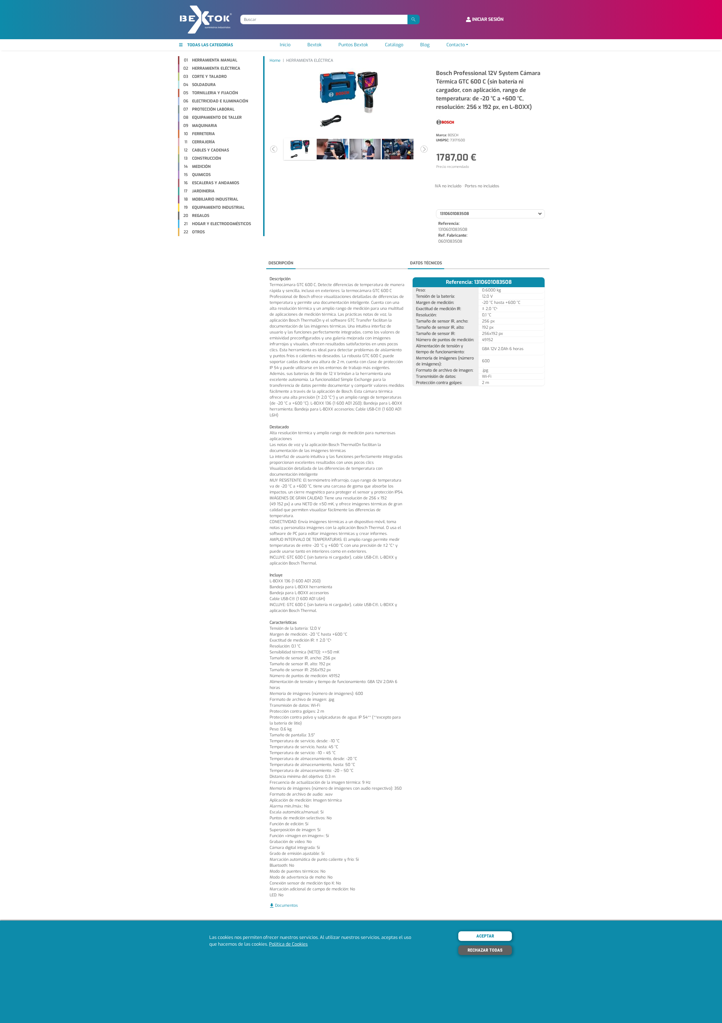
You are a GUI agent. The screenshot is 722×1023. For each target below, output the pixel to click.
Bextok (314, 45)
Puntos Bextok (353, 45)
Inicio (285, 45)
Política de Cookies (288, 944)
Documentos (286, 905)
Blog (425, 45)
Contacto (455, 45)
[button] (274, 149)
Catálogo (394, 45)
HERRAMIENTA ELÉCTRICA (309, 60)
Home (275, 60)
